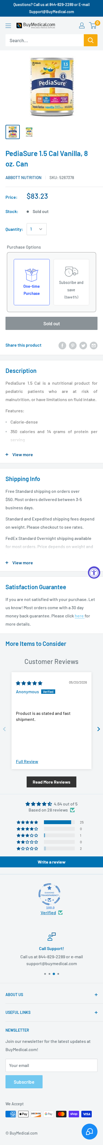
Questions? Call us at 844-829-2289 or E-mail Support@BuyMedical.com (51, 8)
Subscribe (24, 1081)
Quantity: (14, 229)
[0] (93, 25)
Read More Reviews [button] (51, 781)
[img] (29, 683)
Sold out (51, 323)
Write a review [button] (52, 861)
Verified (48, 912)
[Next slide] (98, 729)
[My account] (82, 25)
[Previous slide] (4, 729)
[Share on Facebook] (62, 345)
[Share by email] (94, 345)
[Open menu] (8, 26)
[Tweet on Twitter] (83, 345)
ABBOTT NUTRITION (23, 177)
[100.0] (49, 894)
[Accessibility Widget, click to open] (94, 572)
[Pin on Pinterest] (73, 345)
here (80, 615)
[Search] (91, 40)
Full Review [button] (27, 761)
